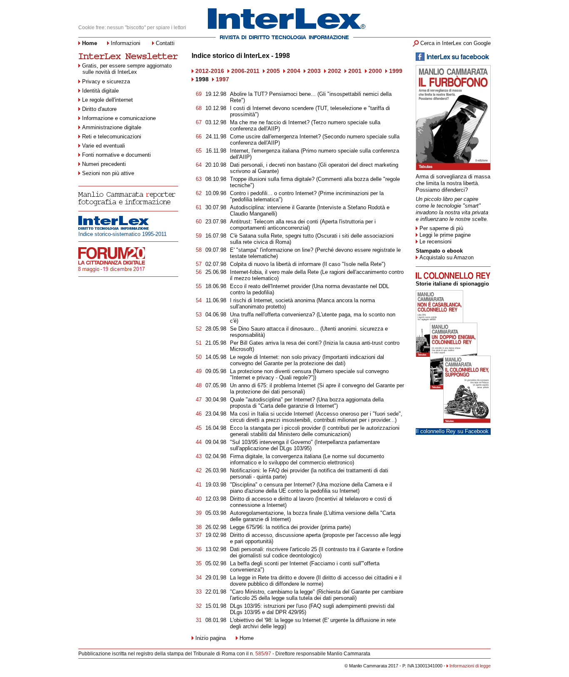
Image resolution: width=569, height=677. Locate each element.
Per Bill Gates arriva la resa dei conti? (276, 343)
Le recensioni (435, 241)
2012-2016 (209, 71)
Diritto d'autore (99, 109)
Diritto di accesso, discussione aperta (275, 535)
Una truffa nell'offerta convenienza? (272, 314)
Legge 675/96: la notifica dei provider (274, 527)
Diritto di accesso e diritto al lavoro (272, 499)
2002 (334, 71)
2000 (375, 71)
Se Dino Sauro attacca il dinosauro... (275, 329)
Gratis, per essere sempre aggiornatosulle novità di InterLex (127, 69)
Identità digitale (100, 91)
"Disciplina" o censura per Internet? (272, 484)
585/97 (263, 654)
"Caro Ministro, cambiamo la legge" (272, 592)
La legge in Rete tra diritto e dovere (272, 577)
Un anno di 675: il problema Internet (273, 385)
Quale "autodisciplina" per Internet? (272, 399)
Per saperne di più (441, 228)
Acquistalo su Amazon (446, 257)
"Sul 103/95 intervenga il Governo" (271, 442)
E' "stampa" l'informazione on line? (271, 250)
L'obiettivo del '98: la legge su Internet (275, 620)
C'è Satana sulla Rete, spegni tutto (272, 236)
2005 (273, 71)
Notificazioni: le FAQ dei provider (269, 470)
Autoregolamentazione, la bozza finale (276, 513)
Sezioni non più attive (108, 173)
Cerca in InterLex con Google (455, 43)
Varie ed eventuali (103, 146)
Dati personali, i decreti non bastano (273, 165)
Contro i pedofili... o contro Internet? (273, 193)
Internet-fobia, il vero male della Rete (274, 272)
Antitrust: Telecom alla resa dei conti (274, 221)
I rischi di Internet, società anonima (272, 300)
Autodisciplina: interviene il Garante (272, 207)
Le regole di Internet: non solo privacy (275, 357)
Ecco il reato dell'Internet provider (271, 286)
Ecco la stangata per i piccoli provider (275, 428)
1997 (222, 79)
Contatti (165, 43)
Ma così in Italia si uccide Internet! (272, 414)
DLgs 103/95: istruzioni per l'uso (268, 606)
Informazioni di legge (470, 665)
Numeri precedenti (104, 164)
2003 (314, 71)
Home (247, 638)
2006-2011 (245, 71)
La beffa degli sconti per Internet (269, 563)
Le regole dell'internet (107, 100)
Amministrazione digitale (111, 127)
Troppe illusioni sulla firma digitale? (272, 179)
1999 (395, 71)
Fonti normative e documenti (116, 155)
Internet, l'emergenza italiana (264, 151)
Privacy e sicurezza (106, 81)
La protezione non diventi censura (270, 371)
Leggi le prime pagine (445, 235)
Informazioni (125, 43)
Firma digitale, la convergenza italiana (275, 456)
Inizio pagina (210, 638)
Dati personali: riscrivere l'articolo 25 (273, 549)
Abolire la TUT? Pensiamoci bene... (273, 94)
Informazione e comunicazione (119, 118)
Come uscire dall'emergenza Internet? (275, 136)
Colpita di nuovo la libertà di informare (276, 264)
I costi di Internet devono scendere (272, 108)
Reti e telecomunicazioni (111, 136)
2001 (355, 71)
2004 (293, 71)
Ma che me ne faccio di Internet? (269, 122)
